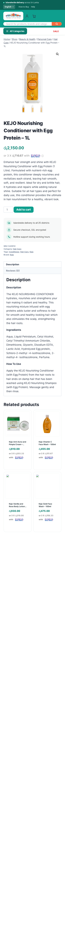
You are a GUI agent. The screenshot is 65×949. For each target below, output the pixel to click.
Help (33, 6)
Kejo (31, 252)
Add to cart (23, 209)
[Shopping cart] (34, 16)
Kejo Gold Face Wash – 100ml (45, 505)
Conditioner (14, 252)
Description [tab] (12, 264)
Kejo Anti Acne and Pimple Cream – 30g (17, 444)
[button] (57, 54)
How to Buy (24, 6)
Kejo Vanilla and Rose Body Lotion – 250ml (17, 506)
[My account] (27, 16)
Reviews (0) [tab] (13, 270)
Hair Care (17, 249)
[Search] (57, 24)
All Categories (17, 31)
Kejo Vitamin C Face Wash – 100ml (47, 443)
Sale (56, 31)
